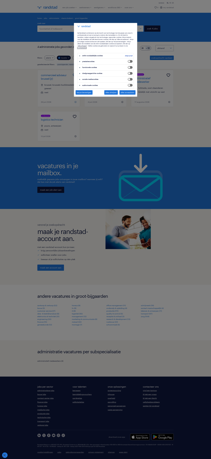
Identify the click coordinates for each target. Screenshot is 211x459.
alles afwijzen (111, 92)
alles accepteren (127, 92)
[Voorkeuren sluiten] (5, 455)
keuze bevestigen (84, 92)
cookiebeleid (81, 48)
